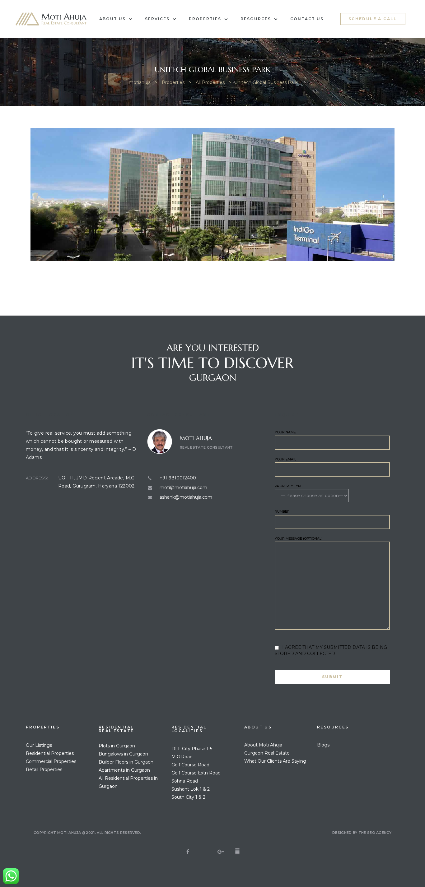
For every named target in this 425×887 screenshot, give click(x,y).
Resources (256, 18)
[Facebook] (187, 851)
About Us (112, 18)
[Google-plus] (220, 851)
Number (282, 512)
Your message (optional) (299, 539)
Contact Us (307, 18)
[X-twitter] (204, 851)
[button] (372, 19)
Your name (285, 432)
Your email (285, 459)
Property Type (288, 486)
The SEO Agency (374, 832)
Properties (205, 18)
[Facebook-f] (237, 851)
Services (157, 18)
